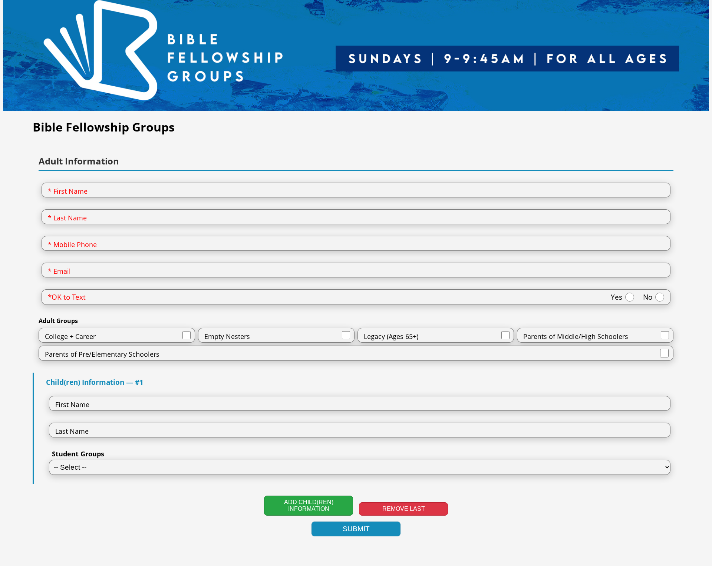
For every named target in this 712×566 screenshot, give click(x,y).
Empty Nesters (227, 336)
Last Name (70, 217)
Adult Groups (58, 321)
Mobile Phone (75, 244)
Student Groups (78, 453)
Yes (616, 297)
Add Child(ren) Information (308, 505)
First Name (70, 191)
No (647, 297)
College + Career (70, 336)
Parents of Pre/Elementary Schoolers (102, 354)
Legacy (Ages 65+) (391, 336)
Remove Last (403, 509)
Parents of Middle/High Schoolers (575, 336)
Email (62, 271)
